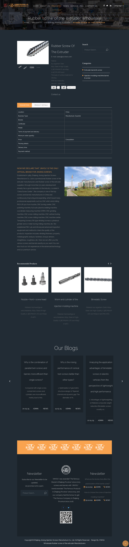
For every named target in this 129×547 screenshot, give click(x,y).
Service (74, 6)
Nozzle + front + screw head (31, 299)
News (66, 6)
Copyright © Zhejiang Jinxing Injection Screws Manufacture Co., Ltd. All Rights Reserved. (57, 540)
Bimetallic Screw (97, 299)
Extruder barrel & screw (57, 23)
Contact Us (91, 6)
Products (57, 6)
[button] (108, 263)
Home (36, 6)
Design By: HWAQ (97, 540)
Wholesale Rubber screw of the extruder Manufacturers (64, 543)
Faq (82, 6)
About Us (45, 6)
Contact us (55, 94)
